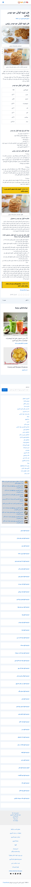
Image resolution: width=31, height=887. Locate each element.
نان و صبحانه (26, 448)
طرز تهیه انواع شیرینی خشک (23, 553)
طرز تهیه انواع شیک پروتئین (23, 592)
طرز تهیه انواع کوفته (25, 752)
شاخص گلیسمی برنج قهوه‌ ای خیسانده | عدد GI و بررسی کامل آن (13, 509)
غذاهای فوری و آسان (24, 437)
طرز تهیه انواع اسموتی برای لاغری (22, 706)
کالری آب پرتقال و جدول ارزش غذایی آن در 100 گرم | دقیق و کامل (12, 482)
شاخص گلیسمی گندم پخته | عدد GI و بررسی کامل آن (12, 500)
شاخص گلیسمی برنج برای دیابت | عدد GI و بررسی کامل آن (13, 517)
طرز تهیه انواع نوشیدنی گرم (23, 569)
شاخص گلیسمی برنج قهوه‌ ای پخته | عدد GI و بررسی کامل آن (12, 487)
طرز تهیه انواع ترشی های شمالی (23, 538)
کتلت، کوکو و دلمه (25, 471)
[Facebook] (20, 873)
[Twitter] (18, 873)
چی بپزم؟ (15, 819)
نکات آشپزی (26, 453)
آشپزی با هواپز (26, 398)
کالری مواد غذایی (25, 468)
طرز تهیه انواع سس (25, 729)
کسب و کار (26, 473)
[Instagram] (15, 873)
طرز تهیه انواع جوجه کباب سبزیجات (22, 653)
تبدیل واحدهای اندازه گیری (15, 859)
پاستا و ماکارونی (25, 461)
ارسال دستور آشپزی (15, 837)
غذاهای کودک (26, 442)
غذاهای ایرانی (26, 430)
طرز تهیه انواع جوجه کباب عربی (23, 638)
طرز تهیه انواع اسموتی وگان (23, 691)
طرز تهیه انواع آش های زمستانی (23, 676)
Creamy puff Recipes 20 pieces (17, 367)
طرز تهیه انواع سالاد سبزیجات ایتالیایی (21, 798)
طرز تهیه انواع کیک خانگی (24, 722)
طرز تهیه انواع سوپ (25, 546)
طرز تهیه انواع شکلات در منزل (23, 745)
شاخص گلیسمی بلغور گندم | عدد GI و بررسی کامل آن (13, 495)
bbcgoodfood (23, 290)
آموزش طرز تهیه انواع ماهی (24, 768)
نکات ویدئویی (26, 455)
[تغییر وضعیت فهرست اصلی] (3, 2)
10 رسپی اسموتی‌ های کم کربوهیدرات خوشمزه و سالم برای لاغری (17, 339)
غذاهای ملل (26, 440)
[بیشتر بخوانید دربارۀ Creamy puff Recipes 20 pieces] (15, 356)
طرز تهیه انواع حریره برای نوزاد (23, 607)
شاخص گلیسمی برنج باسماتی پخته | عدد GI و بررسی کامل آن (12, 513)
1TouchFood (6, 883)
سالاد (28, 417)
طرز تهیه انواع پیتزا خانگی (24, 790)
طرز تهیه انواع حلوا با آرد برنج (23, 668)
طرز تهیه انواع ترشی (25, 699)
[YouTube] (10, 873)
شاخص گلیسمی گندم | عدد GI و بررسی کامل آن (13, 504)
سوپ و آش (26, 424)
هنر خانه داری (26, 458)
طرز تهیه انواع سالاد (25, 783)
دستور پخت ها (15, 813)
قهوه (15, 845)
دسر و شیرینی (25, 370)
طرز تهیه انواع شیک (25, 630)
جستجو (27, 387)
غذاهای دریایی (26, 432)
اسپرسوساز (15, 849)
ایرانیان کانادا (26, 401)
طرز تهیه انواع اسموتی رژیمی (23, 576)
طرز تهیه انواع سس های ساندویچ (22, 683)
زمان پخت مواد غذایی (24, 414)
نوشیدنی (26, 343)
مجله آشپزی (15, 841)
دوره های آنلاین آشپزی (15, 815)
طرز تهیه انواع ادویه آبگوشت (23, 775)
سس (28, 422)
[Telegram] (13, 873)
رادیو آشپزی (15, 817)
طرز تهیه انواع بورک (25, 615)
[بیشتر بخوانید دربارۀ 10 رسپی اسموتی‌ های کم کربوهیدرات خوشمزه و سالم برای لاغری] (15, 324)
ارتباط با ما (15, 821)
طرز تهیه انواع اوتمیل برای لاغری (23, 599)
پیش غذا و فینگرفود (24, 466)
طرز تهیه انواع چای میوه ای (24, 622)
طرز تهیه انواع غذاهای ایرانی (23, 714)
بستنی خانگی (26, 404)
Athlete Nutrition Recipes (15, 871)
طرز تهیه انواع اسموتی (25, 530)
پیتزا (28, 463)
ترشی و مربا (26, 406)
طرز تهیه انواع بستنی (25, 760)
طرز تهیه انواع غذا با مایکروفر (23, 737)
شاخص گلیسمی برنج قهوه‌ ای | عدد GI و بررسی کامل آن (14, 491)
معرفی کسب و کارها (15, 829)
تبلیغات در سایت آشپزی (15, 833)
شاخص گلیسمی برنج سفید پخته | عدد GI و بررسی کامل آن (13, 522)
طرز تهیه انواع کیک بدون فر (23, 584)
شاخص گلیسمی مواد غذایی (22, 427)
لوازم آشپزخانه (26, 445)
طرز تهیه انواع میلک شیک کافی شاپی (22, 660)
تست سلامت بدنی (15, 863)
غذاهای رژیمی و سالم (19, 343)
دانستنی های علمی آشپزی (23, 409)
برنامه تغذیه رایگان (15, 851)
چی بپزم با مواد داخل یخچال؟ (15, 855)
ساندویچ (27, 419)
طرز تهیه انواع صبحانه (25, 645)
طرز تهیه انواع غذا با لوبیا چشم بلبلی (22, 561)
